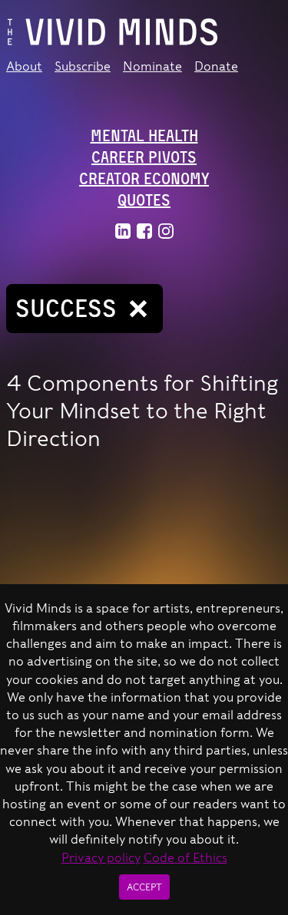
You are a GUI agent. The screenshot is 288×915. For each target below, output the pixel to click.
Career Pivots (144, 157)
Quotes (144, 200)
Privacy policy (101, 858)
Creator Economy (144, 179)
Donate (216, 66)
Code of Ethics (185, 858)
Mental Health (144, 136)
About (24, 66)
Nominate (152, 66)
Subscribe (83, 66)
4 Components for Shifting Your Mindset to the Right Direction (142, 410)
